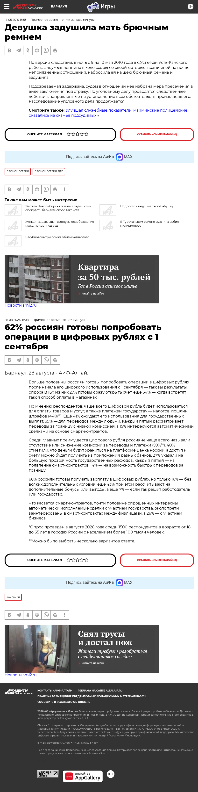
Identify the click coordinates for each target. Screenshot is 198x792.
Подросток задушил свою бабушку (147, 206)
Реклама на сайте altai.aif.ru (100, 690)
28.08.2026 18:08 (17, 320)
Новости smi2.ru (21, 305)
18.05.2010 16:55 (16, 20)
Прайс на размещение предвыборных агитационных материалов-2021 (91, 696)
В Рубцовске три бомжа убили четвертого (57, 237)
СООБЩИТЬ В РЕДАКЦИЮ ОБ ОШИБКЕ (63, 702)
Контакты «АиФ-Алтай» (54, 690)
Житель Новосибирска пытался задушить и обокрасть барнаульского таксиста (58, 208)
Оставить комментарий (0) (157, 134)
